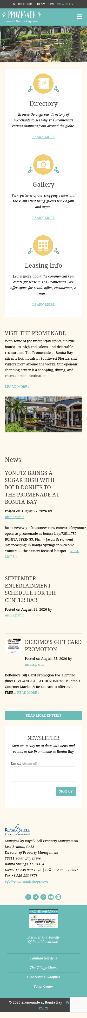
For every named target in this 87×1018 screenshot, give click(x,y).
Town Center (43, 986)
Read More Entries (43, 715)
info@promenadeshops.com (26, 881)
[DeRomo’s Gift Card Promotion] (13, 647)
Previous (3, 45)
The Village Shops (43, 968)
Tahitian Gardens (43, 958)
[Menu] (79, 16)
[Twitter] (36, 897)
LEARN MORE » (17, 387)
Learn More (43, 137)
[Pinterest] (43, 897)
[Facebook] (28, 897)
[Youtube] (51, 897)
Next (83, 45)
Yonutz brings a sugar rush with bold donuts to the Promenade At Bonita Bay (32, 487)
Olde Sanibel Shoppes (43, 977)
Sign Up (66, 791)
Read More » (28, 692)
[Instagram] (58, 897)
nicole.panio (14, 517)
